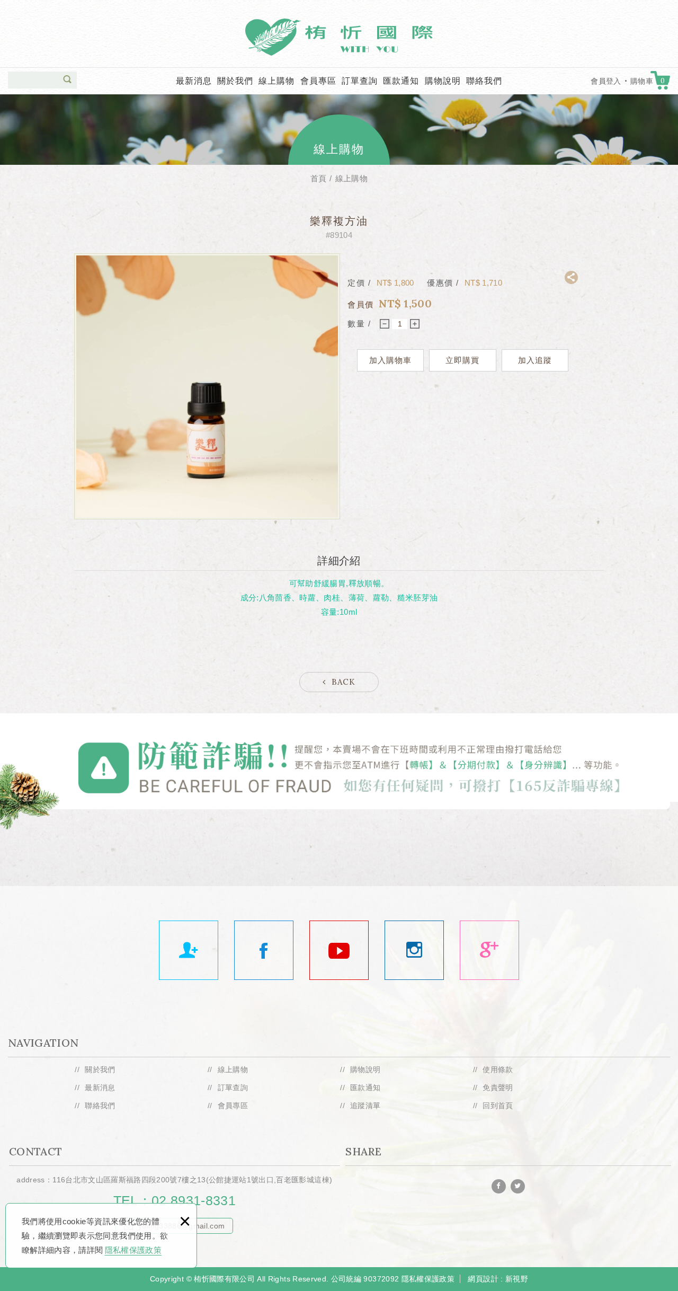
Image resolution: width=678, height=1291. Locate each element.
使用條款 (498, 1070)
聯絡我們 (484, 80)
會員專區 (318, 80)
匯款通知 (401, 80)
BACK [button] (343, 682)
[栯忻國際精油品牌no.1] (263, 950)
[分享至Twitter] (518, 1186)
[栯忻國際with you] (339, 950)
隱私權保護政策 (133, 1249)
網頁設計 (483, 1279)
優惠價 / (444, 282)
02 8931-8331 (193, 1200)
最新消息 (194, 80)
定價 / (360, 282)
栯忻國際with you (339, 37)
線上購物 (276, 80)
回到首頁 (498, 1105)
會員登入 (606, 81)
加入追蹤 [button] (535, 360)
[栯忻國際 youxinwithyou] (188, 950)
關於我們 (235, 80)
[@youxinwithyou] (414, 950)
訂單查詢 (360, 80)
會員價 (360, 304)
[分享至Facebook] (499, 1186)
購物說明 (443, 80)
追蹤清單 (365, 1105)
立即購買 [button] (462, 360)
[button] (67, 79)
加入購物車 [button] (390, 360)
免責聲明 (498, 1087)
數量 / (359, 323)
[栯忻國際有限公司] (489, 950)
